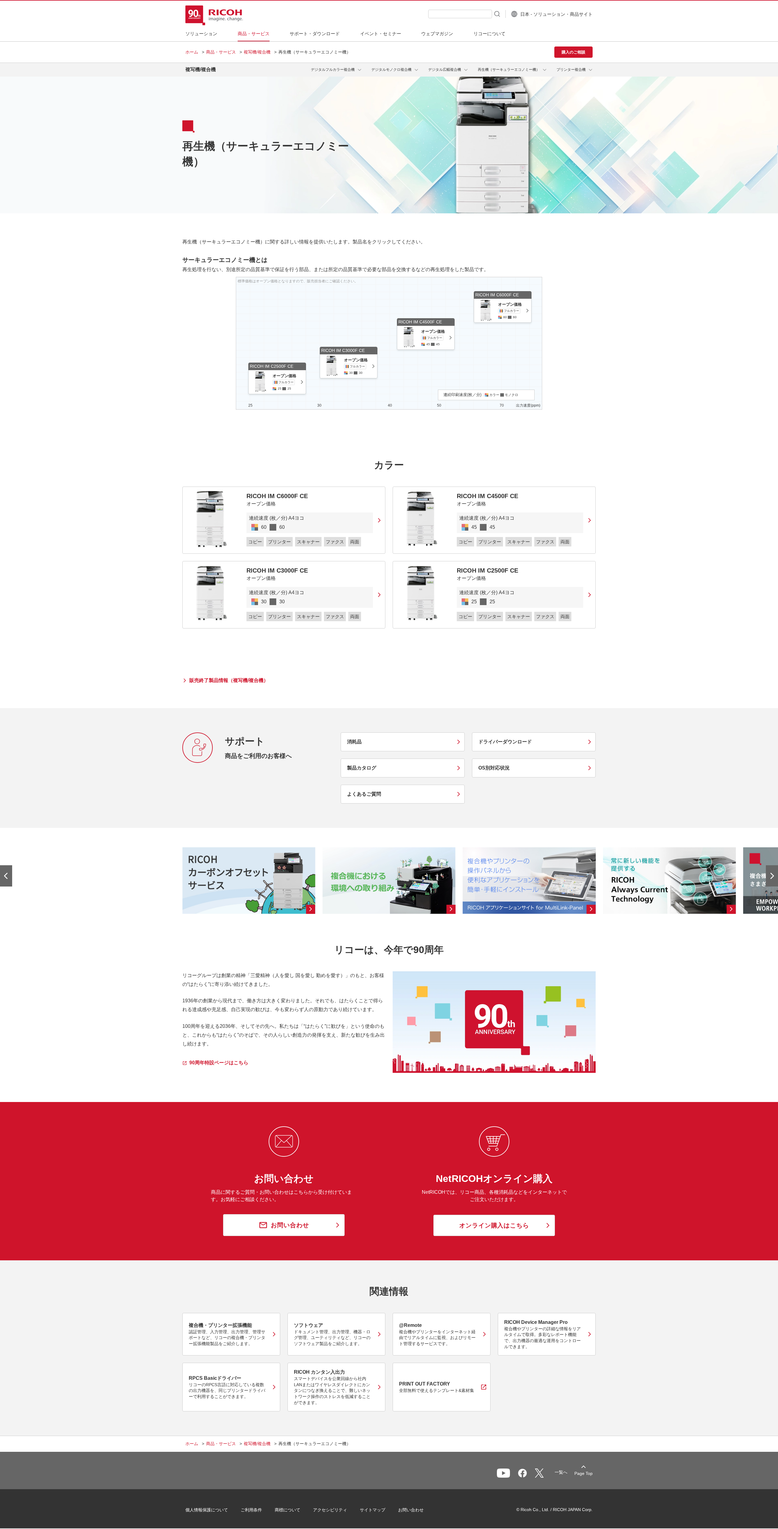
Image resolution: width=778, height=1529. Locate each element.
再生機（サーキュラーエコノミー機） (509, 69)
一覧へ (561, 1472)
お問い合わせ (411, 1509)
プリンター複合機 (571, 69)
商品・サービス (221, 52)
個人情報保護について (206, 1509)
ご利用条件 (251, 1509)
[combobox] (460, 14)
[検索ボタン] (496, 13)
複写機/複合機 (257, 52)
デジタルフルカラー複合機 (333, 69)
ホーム (191, 52)
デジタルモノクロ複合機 (391, 69)
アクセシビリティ (330, 1509)
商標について (287, 1509)
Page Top (583, 1473)
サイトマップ (372, 1509)
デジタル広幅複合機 (444, 69)
